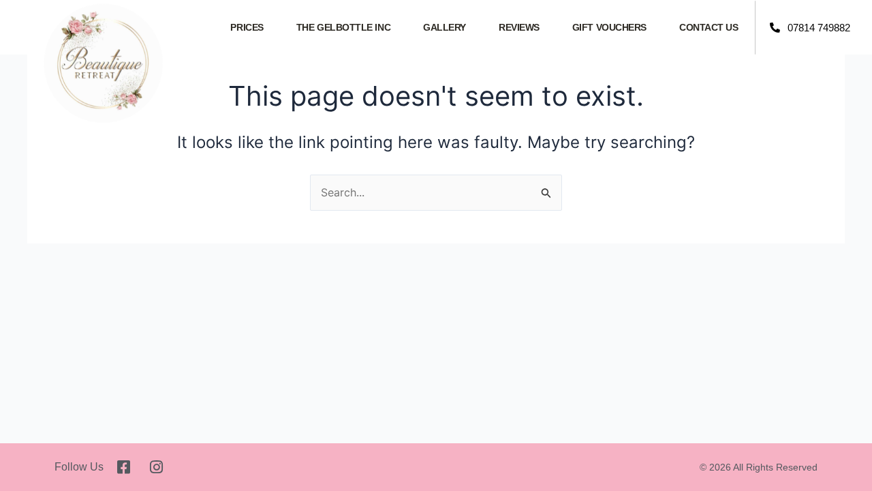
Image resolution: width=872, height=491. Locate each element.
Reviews (519, 27)
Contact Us (708, 27)
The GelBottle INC (343, 27)
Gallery (444, 27)
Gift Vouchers (609, 27)
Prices (246, 27)
